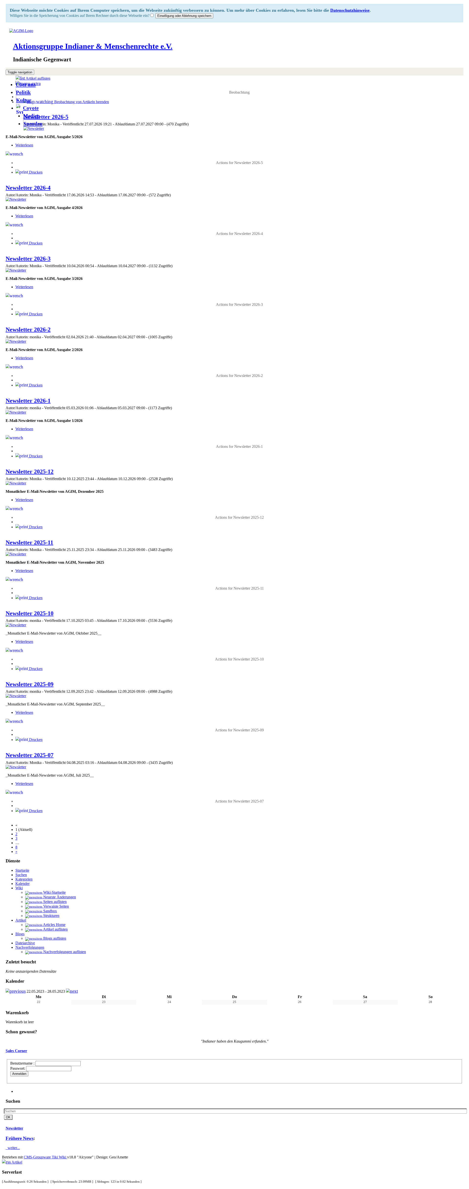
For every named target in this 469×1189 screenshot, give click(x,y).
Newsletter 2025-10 (29, 613)
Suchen (21, 875)
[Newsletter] (33, 128)
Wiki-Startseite (54, 892)
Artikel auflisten (55, 929)
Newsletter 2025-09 (29, 684)
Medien (31, 116)
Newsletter (14, 1128)
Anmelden (19, 1074)
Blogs (19, 934)
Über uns (26, 84)
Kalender (22, 883)
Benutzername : (22, 1063)
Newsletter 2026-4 (28, 188)
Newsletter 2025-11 (29, 542)
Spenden (33, 123)
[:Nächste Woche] (72, 991)
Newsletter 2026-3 (28, 258)
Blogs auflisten (54, 938)
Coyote (31, 108)
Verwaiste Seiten (55, 906)
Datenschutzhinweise (350, 10)
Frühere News (19, 1138)
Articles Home (53, 925)
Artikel (20, 920)
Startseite (22, 870)
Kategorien (23, 879)
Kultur (23, 100)
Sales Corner (16, 1051)
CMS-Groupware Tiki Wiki (45, 1157)
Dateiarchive (25, 943)
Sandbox (49, 911)
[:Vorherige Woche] (16, 991)
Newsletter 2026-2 (28, 329)
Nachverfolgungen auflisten (64, 952)
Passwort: (17, 1068)
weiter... (13, 1148)
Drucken (35, 172)
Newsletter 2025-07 (29, 755)
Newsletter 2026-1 (28, 400)
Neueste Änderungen (59, 897)
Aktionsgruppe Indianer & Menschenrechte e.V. (92, 46)
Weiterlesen (24, 145)
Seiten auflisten (54, 902)
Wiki (19, 888)
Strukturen (50, 916)
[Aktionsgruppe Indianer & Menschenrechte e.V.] (19, 31)
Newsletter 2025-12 (29, 471)
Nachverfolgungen (29, 947)
